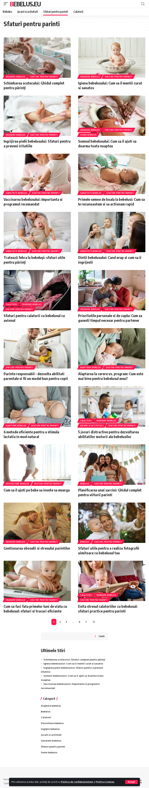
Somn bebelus (88, 135)
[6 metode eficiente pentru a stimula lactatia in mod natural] (37, 406)
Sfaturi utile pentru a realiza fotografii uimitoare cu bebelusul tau (108, 550)
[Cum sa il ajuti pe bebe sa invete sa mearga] (37, 464)
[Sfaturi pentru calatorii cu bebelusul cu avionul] (37, 290)
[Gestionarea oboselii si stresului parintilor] (37, 523)
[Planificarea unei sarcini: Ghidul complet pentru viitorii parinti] (111, 464)
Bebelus (84, 484)
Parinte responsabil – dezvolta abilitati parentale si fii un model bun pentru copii (36, 376)
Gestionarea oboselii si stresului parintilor (37, 548)
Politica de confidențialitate (77, 781)
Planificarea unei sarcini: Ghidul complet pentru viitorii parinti (110, 492)
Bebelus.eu (25, 4)
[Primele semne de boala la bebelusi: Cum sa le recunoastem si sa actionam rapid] (111, 174)
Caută (101, 636)
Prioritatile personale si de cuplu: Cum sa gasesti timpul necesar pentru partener (110, 318)
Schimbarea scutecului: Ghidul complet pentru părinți (74, 659)
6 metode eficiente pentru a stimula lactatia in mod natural (31, 434)
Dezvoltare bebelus (17, 484)
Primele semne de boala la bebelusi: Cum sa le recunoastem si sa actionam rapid (111, 201)
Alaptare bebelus (90, 367)
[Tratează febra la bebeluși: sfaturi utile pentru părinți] (37, 232)
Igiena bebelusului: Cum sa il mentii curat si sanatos (73, 663)
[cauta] (142, 4)
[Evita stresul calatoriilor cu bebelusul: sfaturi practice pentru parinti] (111, 581)
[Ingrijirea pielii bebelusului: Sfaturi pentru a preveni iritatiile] (37, 116)
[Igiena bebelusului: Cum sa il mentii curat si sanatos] (111, 57)
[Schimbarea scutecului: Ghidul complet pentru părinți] (37, 57)
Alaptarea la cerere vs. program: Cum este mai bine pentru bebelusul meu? (110, 376)
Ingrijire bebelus (15, 77)
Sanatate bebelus (16, 193)
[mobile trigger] (7, 4)
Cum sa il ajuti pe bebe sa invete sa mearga (37, 490)
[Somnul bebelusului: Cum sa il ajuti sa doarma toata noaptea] (111, 116)
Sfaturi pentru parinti (44, 77)
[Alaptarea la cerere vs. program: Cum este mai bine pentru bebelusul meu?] (111, 348)
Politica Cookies (105, 781)
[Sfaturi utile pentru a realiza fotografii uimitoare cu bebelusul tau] (111, 523)
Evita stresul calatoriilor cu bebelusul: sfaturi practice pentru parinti (108, 608)
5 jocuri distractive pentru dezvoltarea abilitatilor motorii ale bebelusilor (108, 434)
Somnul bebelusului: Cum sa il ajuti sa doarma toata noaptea (107, 143)
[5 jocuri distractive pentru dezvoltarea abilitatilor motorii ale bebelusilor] (111, 406)
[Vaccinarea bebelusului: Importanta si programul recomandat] (37, 174)
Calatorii (11, 304)
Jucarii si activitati (92, 425)
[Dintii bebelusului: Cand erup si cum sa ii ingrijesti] (111, 232)
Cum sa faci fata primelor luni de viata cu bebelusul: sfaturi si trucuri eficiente (35, 608)
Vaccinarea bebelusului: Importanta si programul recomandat (33, 201)
